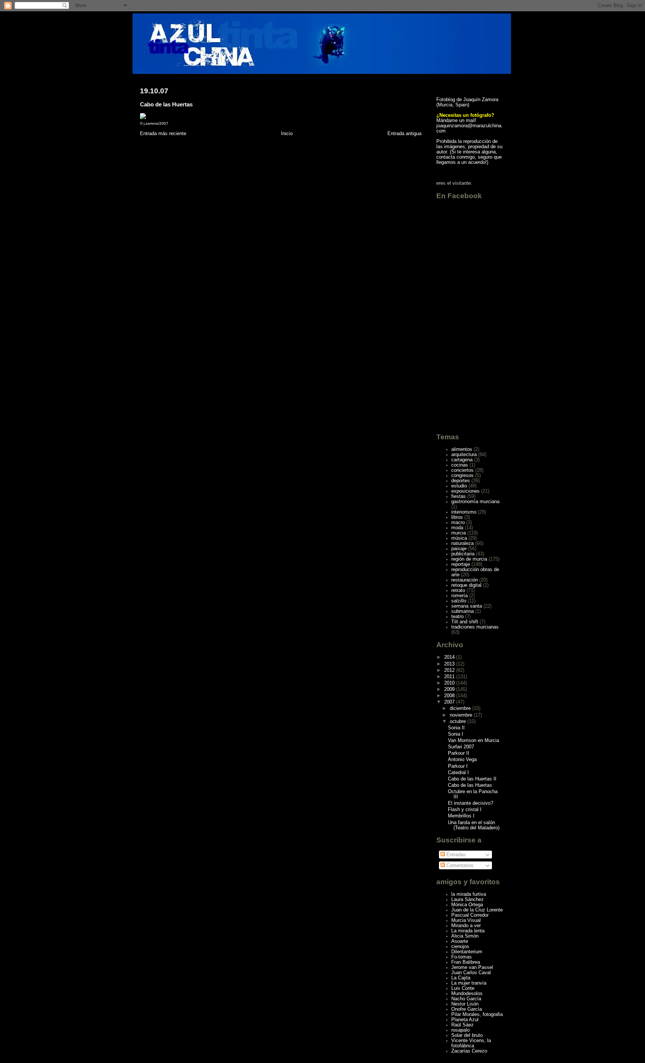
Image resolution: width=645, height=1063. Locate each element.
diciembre (461, 708)
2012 (450, 670)
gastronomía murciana (475, 501)
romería (459, 595)
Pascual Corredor (470, 915)
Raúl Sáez (462, 1025)
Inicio (287, 133)
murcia (458, 533)
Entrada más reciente (163, 133)
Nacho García (466, 998)
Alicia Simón (465, 936)
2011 (450, 676)
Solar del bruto (467, 1035)
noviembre (462, 715)
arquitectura (464, 454)
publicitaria (462, 554)
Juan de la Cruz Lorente (477, 910)
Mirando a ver (466, 925)
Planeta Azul (465, 1019)
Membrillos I (461, 816)
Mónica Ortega (467, 904)
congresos (462, 475)
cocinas (459, 465)
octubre (458, 721)
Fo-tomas (461, 957)
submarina (462, 611)
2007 (450, 702)
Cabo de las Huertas (166, 104)
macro (458, 522)
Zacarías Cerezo (469, 1051)
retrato (458, 590)
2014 (450, 657)
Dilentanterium (466, 951)
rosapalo (460, 1030)
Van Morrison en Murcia (473, 740)
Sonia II (456, 727)
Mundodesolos (467, 993)
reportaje (460, 564)
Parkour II (458, 753)
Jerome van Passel (472, 967)
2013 (450, 664)
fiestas (458, 496)
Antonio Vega (462, 759)
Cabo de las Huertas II (472, 779)
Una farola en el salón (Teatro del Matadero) (473, 825)
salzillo (458, 601)
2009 (450, 689)
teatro (457, 616)
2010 (450, 683)
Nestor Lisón (465, 1004)
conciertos (462, 470)
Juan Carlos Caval (471, 972)
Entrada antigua (404, 133)
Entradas (455, 854)
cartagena (462, 459)
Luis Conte (462, 988)
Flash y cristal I (465, 809)
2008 (450, 695)
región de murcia (469, 559)
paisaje (459, 548)
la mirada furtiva (468, 894)
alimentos (461, 449)
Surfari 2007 (461, 746)
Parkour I (458, 766)
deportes (460, 480)
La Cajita (460, 978)
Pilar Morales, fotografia (477, 1014)
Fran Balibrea (465, 962)
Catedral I (458, 772)
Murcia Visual (466, 920)
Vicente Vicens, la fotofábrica (471, 1043)
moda (457, 527)
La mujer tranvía (468, 983)
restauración (464, 580)
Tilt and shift (464, 621)
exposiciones (465, 491)
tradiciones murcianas (475, 627)
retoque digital (466, 585)
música (459, 538)
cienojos (460, 946)
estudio (459, 486)
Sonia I (455, 734)
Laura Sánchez (467, 899)
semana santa (466, 606)
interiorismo (463, 512)
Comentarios (459, 865)
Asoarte (459, 941)
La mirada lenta (467, 930)
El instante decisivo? (470, 803)
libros (457, 517)
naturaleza (462, 543)
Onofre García (466, 1009)
